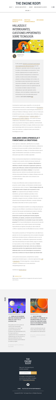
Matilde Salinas (22, 269)
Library (31, 7)
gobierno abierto (34, 116)
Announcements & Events (40, 7)
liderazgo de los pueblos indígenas (20, 118)
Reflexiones (40, 20)
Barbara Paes (18, 276)
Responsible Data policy (29, 379)
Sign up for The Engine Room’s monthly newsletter (26, 368)
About (10, 7)
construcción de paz (24, 116)
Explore (27, 10)
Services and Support (20, 7)
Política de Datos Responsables (31, 388)
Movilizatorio (40, 107)
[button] (52, 7)
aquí (32, 96)
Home (19, 388)
